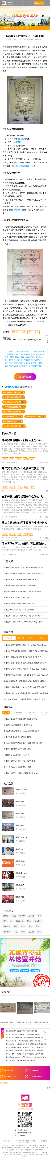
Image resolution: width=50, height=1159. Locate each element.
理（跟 (22, 916)
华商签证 (10, 351)
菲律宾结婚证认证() (12, 421)
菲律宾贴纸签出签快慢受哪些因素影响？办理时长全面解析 (26, 693)
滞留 (5, 921)
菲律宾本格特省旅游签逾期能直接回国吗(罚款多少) (23, 573)
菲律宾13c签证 (30, 1047)
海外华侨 (6, 926)
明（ (30, 926)
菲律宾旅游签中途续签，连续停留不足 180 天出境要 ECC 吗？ (26, 645)
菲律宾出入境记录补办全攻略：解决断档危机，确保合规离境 (26, 651)
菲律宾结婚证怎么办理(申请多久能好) (18, 749)
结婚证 (18, 459)
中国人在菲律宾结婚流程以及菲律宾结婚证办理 (21, 731)
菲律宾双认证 (21, 1031)
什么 (36, 332)
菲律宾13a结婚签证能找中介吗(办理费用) (19, 610)
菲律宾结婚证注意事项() (14, 407)
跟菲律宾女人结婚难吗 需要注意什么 (18, 725)
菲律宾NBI (39, 1050)
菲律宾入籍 (20, 1047)
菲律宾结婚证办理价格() (13, 412)
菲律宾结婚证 (20, 28)
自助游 (5, 916)
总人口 (31, 931)
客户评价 (40, 3)
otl (11, 921)
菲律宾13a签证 (31, 1057)
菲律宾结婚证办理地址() (13, 397)
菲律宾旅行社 (18, 1037)
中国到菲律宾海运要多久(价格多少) (17, 597)
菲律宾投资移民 (22, 1044)
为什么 (20, 487)
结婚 (23, 332)
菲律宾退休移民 (33, 1044)
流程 (25, 459)
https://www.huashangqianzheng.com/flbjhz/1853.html (24, 339)
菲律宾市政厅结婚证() (35, 416)
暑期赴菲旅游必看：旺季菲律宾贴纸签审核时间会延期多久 (26, 681)
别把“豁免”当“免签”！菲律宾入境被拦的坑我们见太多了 (24, 699)
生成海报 (47, 339)
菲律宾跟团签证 (11, 1031)
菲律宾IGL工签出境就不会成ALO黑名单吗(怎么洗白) (23, 622)
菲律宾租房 (9, 1037)
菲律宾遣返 (42, 1044)
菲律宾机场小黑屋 (11, 1034)
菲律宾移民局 (19, 1054)
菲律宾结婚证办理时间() (14, 426)
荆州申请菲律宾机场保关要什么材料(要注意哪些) (22, 591)
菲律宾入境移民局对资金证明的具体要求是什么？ (22, 657)
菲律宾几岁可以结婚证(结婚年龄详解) (18, 737)
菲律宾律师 (30, 1034)
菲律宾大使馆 (10, 1054)
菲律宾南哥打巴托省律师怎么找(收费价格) (20, 585)
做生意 (31, 916)
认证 (27, 487)
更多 (48, 1088)
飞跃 (39, 916)
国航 (14, 916)
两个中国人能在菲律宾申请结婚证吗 (17, 767)
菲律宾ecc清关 (19, 1050)
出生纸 (22, 139)
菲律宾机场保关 (11, 1044)
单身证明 (17, 142)
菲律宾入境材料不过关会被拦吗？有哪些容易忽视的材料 (25, 663)
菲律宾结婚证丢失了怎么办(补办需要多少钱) (20, 719)
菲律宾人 (15, 332)
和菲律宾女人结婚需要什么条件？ (16, 755)
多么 (23, 926)
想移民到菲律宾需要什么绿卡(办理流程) (19, 604)
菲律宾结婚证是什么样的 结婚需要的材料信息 (21, 773)
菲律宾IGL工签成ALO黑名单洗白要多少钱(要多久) (23, 616)
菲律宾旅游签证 (11, 1060)
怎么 (32, 487)
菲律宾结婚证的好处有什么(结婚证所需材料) (20, 761)
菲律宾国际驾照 (11, 1047)
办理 (19, 534)
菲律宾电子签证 (29, 1037)
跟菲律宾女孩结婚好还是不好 (25, 166)
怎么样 (31, 459)
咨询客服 (27, 376)
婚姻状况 (19, 921)
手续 (25, 534)
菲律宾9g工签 (21, 1060)
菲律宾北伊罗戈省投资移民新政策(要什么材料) (21, 579)
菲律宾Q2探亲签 (11, 1041)
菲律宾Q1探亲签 (22, 1041)
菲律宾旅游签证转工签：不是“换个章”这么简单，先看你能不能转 (26, 669)
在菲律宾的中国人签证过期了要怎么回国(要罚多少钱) (24, 567)
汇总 (16, 931)
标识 (23, 931)
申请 (11, 459)
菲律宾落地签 (39, 1054)
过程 (31, 534)
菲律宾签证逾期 (30, 1050)
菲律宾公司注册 (40, 1034)
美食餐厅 (38, 921)
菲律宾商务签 (31, 1060)
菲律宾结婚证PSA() (12, 416)
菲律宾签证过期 (31, 1031)
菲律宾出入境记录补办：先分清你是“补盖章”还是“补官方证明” (26, 687)
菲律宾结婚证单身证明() (13, 392)
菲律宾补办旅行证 (40, 1037)
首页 (12, 28)
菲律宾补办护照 (20, 1057)
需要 (30, 332)
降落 (16, 926)
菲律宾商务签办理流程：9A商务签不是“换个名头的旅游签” (26, 675)
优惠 (29, 921)
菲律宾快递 (21, 1034)
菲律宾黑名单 (10, 1057)
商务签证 (6, 931)
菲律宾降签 (39, 1047)
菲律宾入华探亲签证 (35, 1041)
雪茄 (37, 926)
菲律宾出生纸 (29, 1054)
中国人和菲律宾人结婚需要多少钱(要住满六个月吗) (23, 743)
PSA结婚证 (17, 210)
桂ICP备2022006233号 (40, 1147)
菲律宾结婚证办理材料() (14, 402)
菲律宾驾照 (9, 1050)
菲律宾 (5, 459)
